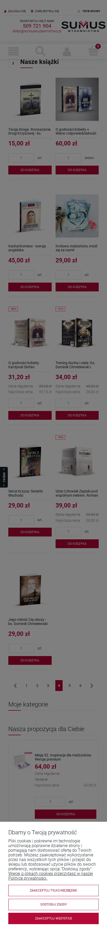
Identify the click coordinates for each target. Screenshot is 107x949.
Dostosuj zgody (54, 904)
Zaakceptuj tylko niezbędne (53, 890)
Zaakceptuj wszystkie (53, 918)
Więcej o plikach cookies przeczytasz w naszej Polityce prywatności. (50, 876)
